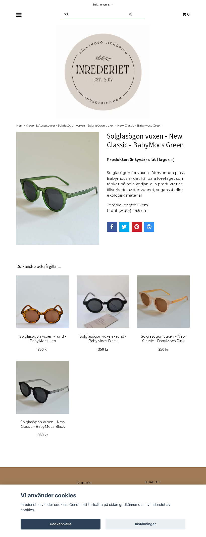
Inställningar (145, 524)
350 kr (43, 349)
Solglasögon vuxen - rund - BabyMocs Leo (42, 338)
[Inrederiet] (103, 71)
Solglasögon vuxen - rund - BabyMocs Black (103, 338)
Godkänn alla (60, 524)
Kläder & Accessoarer (42, 125)
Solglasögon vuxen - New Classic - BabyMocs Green (124, 125)
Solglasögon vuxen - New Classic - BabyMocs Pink (163, 338)
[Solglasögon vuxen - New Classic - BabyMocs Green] (57, 188)
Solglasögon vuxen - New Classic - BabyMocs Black (42, 424)
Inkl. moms (103, 4)
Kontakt (84, 482)
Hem (21, 125)
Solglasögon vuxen (72, 125)
